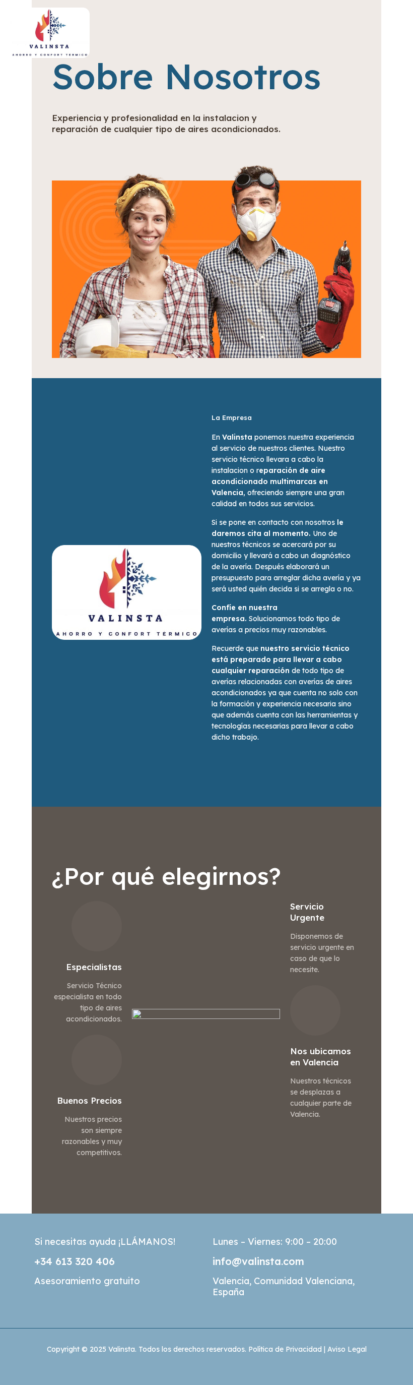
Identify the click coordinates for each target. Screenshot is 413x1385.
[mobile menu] (396, 26)
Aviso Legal (347, 1349)
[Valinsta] (50, 26)
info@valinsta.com (258, 1261)
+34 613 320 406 (74, 1261)
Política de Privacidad (285, 1349)
